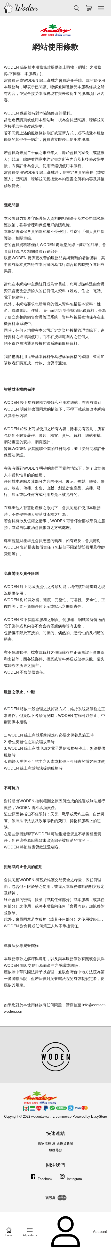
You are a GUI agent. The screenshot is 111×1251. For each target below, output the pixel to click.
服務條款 (55, 1150)
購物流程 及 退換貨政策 (55, 1144)
